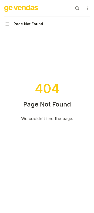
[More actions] (87, 8)
